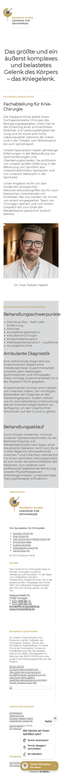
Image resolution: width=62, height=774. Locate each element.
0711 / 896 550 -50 (22, 603)
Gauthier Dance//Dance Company (28, 679)
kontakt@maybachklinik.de (24, 606)
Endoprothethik (22, 544)
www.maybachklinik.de (22, 608)
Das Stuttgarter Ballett (22, 677)
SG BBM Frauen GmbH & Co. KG (27, 674)
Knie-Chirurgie (21, 536)
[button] (37, 739)
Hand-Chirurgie (21, 550)
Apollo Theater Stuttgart (23, 682)
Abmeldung (16, 765)
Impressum (15, 712)
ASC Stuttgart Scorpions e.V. (25, 671)
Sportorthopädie (22, 541)
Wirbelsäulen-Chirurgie (25, 547)
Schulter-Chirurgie (23, 533)
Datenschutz (16, 715)
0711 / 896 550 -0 (21, 600)
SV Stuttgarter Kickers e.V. (23, 669)
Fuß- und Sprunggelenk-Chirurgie (31, 539)
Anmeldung (16, 762)
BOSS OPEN (16, 666)
